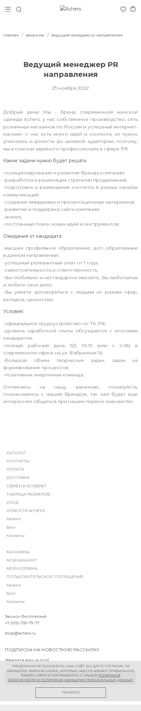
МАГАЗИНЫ (18, 551)
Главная (11, 35)
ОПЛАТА (15, 469)
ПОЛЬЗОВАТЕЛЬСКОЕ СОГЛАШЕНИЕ (45, 576)
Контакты (16, 535)
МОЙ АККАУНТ (22, 560)
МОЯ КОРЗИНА (22, 568)
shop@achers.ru (20, 633)
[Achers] (70, 8)
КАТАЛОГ (16, 452)
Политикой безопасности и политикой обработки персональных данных (70, 677)
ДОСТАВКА (18, 477)
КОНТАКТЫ (18, 460)
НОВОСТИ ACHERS (26, 510)
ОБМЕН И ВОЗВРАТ (26, 485)
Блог (11, 527)
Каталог (14, 518)
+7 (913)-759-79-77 (22, 622)
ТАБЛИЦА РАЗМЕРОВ (28, 494)
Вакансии (35, 35)
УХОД (12, 502)
